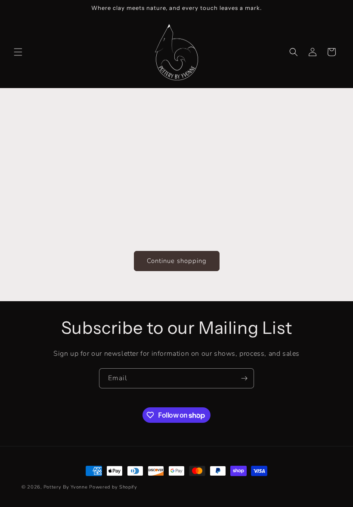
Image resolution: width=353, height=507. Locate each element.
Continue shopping (177, 261)
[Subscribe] (244, 378)
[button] (18, 52)
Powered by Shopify (113, 487)
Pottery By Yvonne (65, 487)
